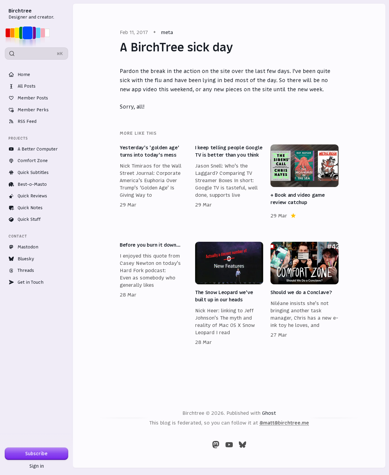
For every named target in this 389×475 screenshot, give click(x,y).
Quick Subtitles (33, 172)
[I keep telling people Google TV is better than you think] (229, 182)
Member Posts (33, 98)
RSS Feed (27, 121)
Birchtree (20, 10)
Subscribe (36, 453)
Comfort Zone (33, 161)
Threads (26, 270)
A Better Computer (38, 149)
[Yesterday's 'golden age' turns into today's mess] (154, 182)
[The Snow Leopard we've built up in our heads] (229, 293)
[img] (29, 33)
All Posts (27, 86)
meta (167, 32)
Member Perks (33, 110)
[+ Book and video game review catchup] (304, 182)
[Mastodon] (216, 445)
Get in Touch (30, 282)
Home (24, 74)
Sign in (36, 466)
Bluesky (26, 259)
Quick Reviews (32, 196)
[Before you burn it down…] (154, 293)
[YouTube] (229, 445)
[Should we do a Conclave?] (304, 293)
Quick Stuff (29, 219)
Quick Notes (30, 208)
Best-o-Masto (32, 184)
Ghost (269, 413)
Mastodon (28, 247)
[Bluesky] (242, 445)
